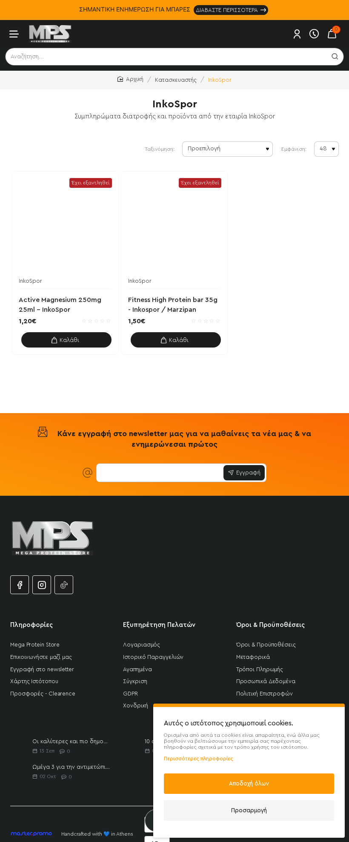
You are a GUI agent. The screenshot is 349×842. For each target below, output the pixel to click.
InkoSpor (30, 281)
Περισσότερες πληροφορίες (198, 758)
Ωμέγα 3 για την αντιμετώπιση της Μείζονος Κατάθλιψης (71, 767)
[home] (130, 79)
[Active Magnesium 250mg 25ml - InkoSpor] (65, 225)
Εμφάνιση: (293, 149)
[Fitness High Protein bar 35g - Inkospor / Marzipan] (174, 225)
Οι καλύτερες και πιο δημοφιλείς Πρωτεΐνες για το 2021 (71, 741)
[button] (66, 340)
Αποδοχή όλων (249, 783)
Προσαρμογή (249, 810)
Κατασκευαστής (176, 80)
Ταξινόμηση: (159, 149)
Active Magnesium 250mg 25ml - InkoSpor (60, 304)
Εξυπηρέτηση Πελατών (159, 625)
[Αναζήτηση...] (334, 56)
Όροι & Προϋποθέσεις (270, 625)
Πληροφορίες (31, 625)
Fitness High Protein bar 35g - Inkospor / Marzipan (172, 304)
